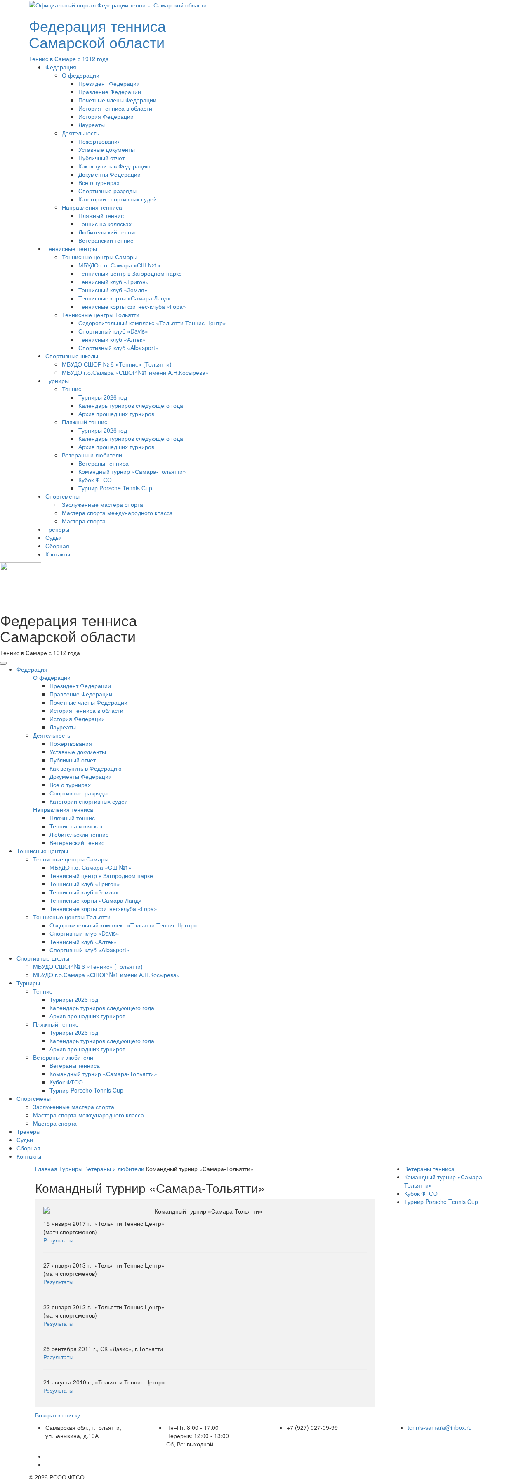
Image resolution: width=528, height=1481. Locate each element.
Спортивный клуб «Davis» (113, 331)
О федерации (80, 75)
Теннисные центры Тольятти (100, 314)
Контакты (57, 554)
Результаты (58, 1240)
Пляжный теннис (101, 215)
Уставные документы (106, 149)
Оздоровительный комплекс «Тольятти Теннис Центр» (152, 323)
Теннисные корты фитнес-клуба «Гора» (132, 306)
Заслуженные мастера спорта (102, 504)
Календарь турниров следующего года (130, 405)
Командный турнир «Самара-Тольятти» (132, 471)
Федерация (60, 67)
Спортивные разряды (107, 191)
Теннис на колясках (105, 224)
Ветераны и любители (92, 455)
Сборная (57, 546)
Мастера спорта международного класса (117, 513)
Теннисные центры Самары (99, 257)
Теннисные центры (71, 248)
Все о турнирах (99, 182)
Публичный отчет (101, 158)
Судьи (53, 537)
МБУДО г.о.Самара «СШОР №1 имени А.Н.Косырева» (135, 372)
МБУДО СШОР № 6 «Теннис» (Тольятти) (117, 364)
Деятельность (80, 133)
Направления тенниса (92, 207)
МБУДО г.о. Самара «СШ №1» (119, 265)
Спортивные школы (71, 356)
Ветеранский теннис (105, 240)
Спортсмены (62, 496)
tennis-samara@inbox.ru (440, 1427)
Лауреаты (91, 125)
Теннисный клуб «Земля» (113, 290)
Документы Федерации (109, 174)
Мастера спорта (84, 521)
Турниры (57, 380)
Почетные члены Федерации (117, 100)
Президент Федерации (109, 83)
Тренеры (57, 529)
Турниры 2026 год (102, 397)
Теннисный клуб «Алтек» (112, 339)
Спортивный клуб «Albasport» (118, 347)
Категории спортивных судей (117, 199)
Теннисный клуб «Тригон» (113, 281)
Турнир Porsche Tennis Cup (115, 488)
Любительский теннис (107, 232)
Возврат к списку (57, 1415)
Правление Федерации (109, 92)
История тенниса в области (115, 108)
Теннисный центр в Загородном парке (130, 273)
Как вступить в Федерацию (114, 166)
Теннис (71, 389)
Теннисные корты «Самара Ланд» (124, 298)
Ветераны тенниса (103, 463)
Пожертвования (99, 141)
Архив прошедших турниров (116, 413)
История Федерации (106, 116)
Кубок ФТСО (95, 480)
